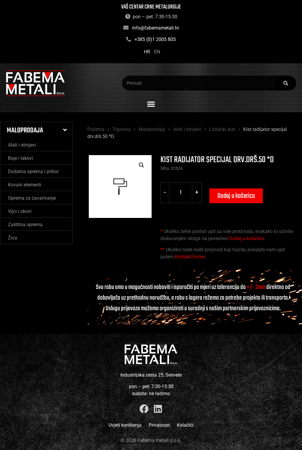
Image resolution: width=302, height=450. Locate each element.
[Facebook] (144, 408)
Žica (12, 238)
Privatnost (159, 425)
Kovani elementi (24, 185)
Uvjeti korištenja (125, 425)
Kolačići (185, 425)
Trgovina (121, 129)
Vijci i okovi (20, 211)
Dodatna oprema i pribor (33, 171)
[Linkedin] (158, 408)
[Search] (285, 83)
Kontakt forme (190, 257)
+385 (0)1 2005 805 (155, 39)
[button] (151, 104)
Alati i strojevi (22, 145)
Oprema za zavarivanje (32, 198)
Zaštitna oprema (25, 224)
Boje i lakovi (20, 158)
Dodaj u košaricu (236, 195)
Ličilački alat (222, 129)
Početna (95, 129)
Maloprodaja (25, 130)
